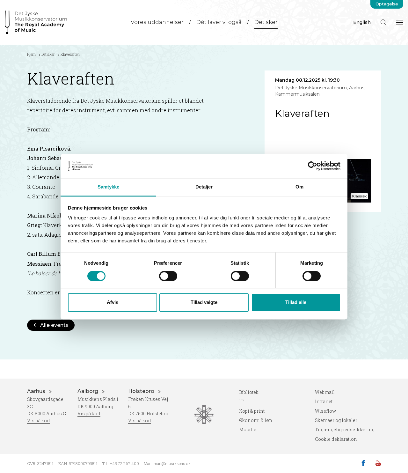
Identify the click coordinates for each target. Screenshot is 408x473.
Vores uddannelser (157, 22)
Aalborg (88, 391)
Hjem (31, 54)
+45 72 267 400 (124, 463)
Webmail (325, 392)
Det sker (266, 22)
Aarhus (37, 391)
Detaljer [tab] (204, 187)
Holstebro (142, 391)
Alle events (54, 325)
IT (241, 401)
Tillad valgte (204, 302)
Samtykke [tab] (109, 187)
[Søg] (383, 22)
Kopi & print (252, 411)
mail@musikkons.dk (172, 463)
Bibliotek (249, 392)
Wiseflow (325, 411)
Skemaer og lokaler (336, 420)
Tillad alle (295, 302)
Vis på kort (38, 421)
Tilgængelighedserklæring (345, 429)
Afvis (112, 302)
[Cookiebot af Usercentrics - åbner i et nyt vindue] (312, 166)
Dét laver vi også (219, 22)
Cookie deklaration (336, 439)
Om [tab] (299, 187)
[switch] (168, 276)
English (362, 22)
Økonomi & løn (255, 420)
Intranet (323, 401)
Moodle (247, 429)
